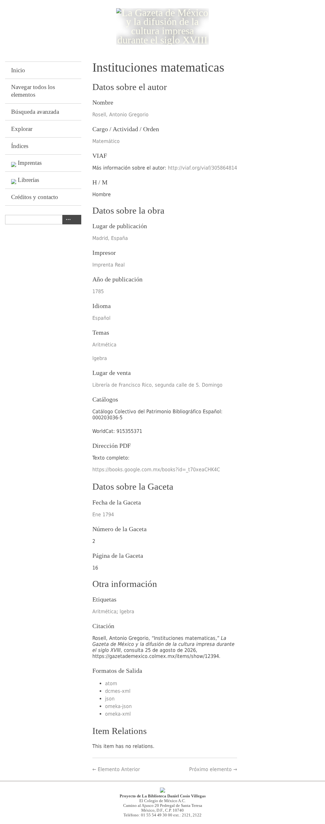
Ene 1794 (103, 515)
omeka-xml (118, 714)
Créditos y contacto (34, 197)
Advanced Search (67, 219)
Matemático (106, 141)
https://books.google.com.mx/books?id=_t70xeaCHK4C (156, 470)
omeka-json (118, 706)
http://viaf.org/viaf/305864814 (202, 168)
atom (111, 683)
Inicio (18, 70)
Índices (19, 146)
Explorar (21, 129)
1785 (98, 291)
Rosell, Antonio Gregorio (120, 115)
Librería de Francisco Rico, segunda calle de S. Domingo (157, 385)
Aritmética (104, 345)
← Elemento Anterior (116, 769)
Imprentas (30, 162)
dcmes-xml (117, 691)
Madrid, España (110, 238)
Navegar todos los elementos (33, 91)
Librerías (28, 180)
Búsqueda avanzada (35, 111)
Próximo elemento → (213, 769)
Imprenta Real (108, 265)
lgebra (99, 358)
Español (101, 318)
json (110, 699)
